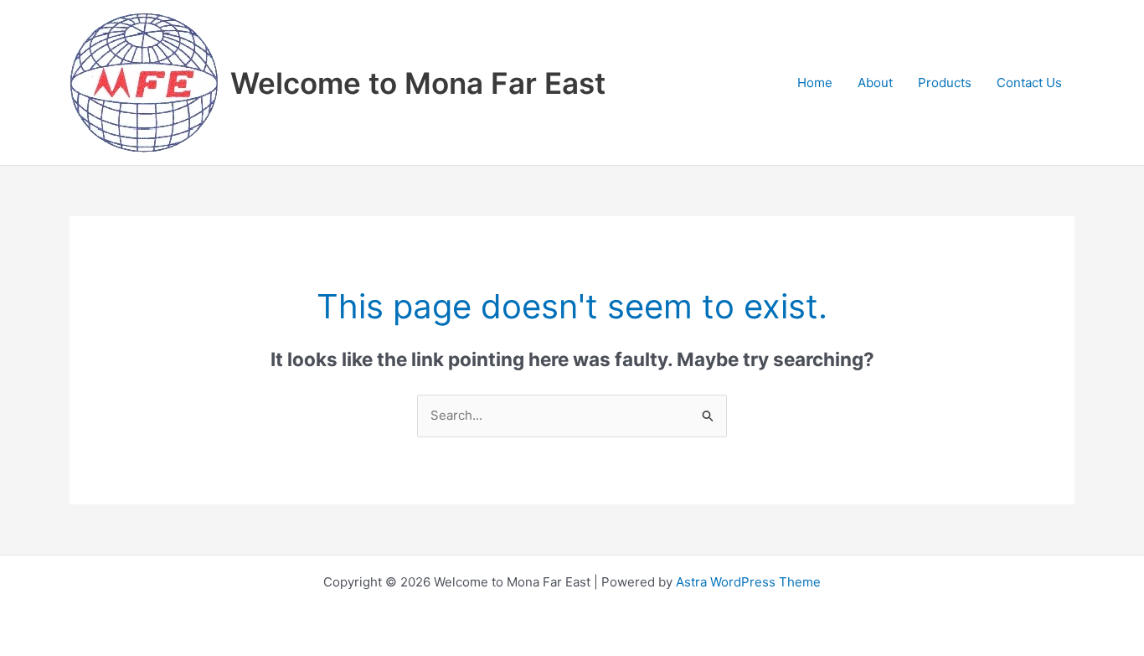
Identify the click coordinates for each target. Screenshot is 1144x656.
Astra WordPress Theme (748, 582)
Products (944, 82)
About (875, 82)
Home (814, 82)
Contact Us (1029, 82)
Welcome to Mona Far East (417, 83)
